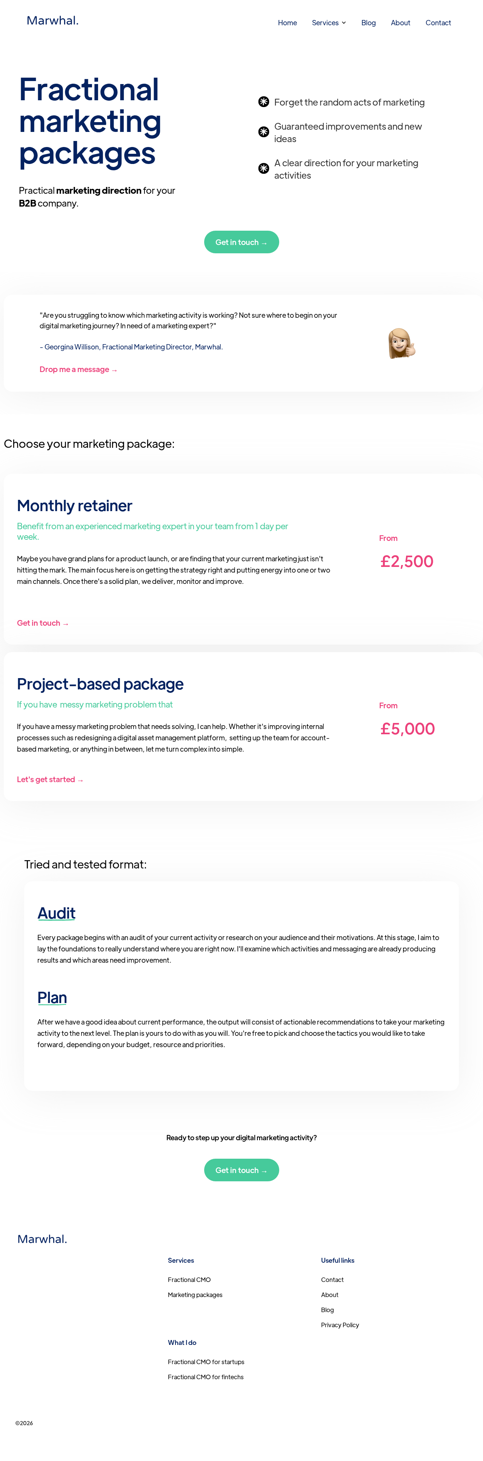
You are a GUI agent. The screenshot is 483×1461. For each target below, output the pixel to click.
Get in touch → (241, 242)
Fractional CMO (189, 1279)
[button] (329, 22)
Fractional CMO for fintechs (206, 1377)
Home (287, 22)
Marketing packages (195, 1295)
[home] (52, 20)
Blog (368, 22)
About (401, 22)
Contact (438, 22)
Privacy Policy (340, 1325)
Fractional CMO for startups (206, 1362)
